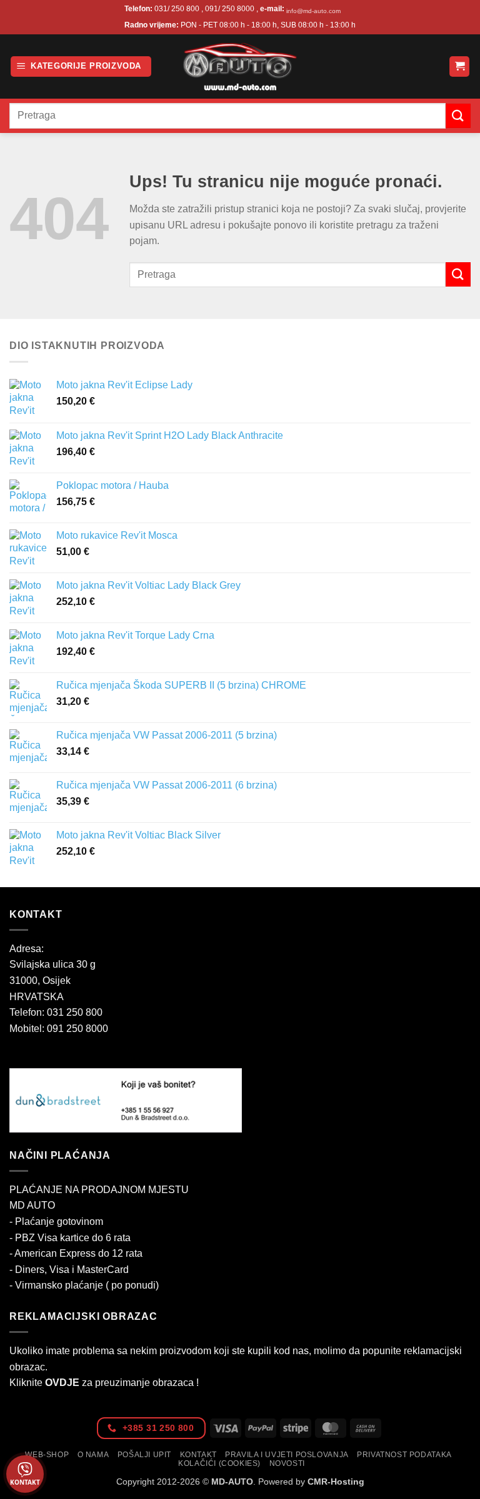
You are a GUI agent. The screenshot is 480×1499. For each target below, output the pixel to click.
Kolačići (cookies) (219, 1463)
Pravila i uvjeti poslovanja (287, 1454)
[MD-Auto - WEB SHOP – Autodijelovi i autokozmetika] (240, 66)
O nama (93, 1454)
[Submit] (458, 116)
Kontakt (198, 1454)
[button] (81, 66)
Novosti (287, 1463)
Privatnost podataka (404, 1454)
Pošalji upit (144, 1454)
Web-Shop (47, 1454)
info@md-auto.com (313, 10)
